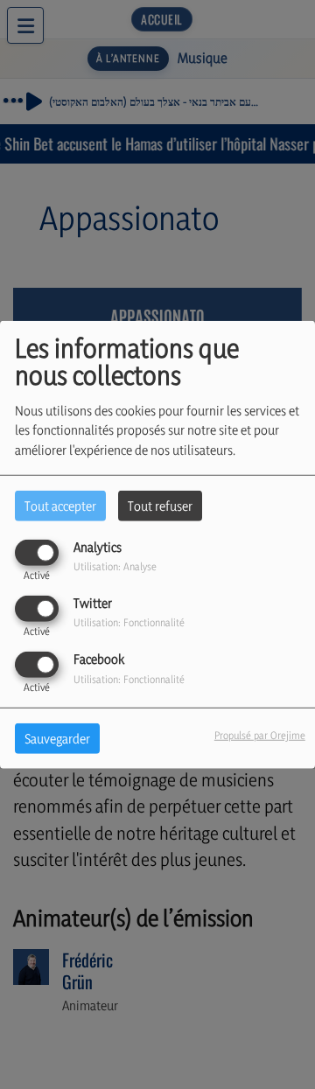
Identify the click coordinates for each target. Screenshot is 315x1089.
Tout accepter (60, 505)
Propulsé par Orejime (259, 735)
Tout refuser (160, 505)
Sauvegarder (57, 738)
